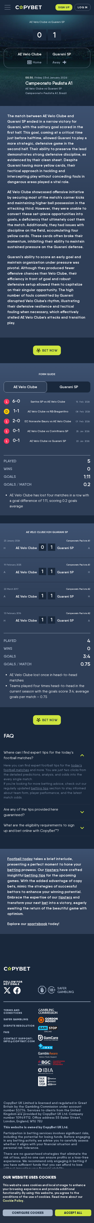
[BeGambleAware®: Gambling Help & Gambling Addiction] (48, 1055)
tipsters (52, 870)
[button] (7, 7)
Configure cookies (28, 1213)
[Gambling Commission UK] (48, 1011)
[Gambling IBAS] (45, 1046)
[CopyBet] (29, 7)
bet (45, 903)
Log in (82, 7)
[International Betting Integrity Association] (45, 1071)
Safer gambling (15, 1019)
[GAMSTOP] (48, 1029)
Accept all (73, 1213)
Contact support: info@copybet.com (18, 1040)
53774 (21, 1110)
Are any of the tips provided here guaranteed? (31, 812)
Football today (20, 859)
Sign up (64, 7)
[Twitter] (7, 990)
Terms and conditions (12, 1011)
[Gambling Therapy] (48, 1020)
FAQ (6, 1032)
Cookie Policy (13, 1200)
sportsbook (37, 924)
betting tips (39, 788)
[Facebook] (17, 990)
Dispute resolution (18, 1025)
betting (14, 870)
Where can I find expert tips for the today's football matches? (38, 755)
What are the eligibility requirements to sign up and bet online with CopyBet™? (39, 828)
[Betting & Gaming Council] (51, 1063)
